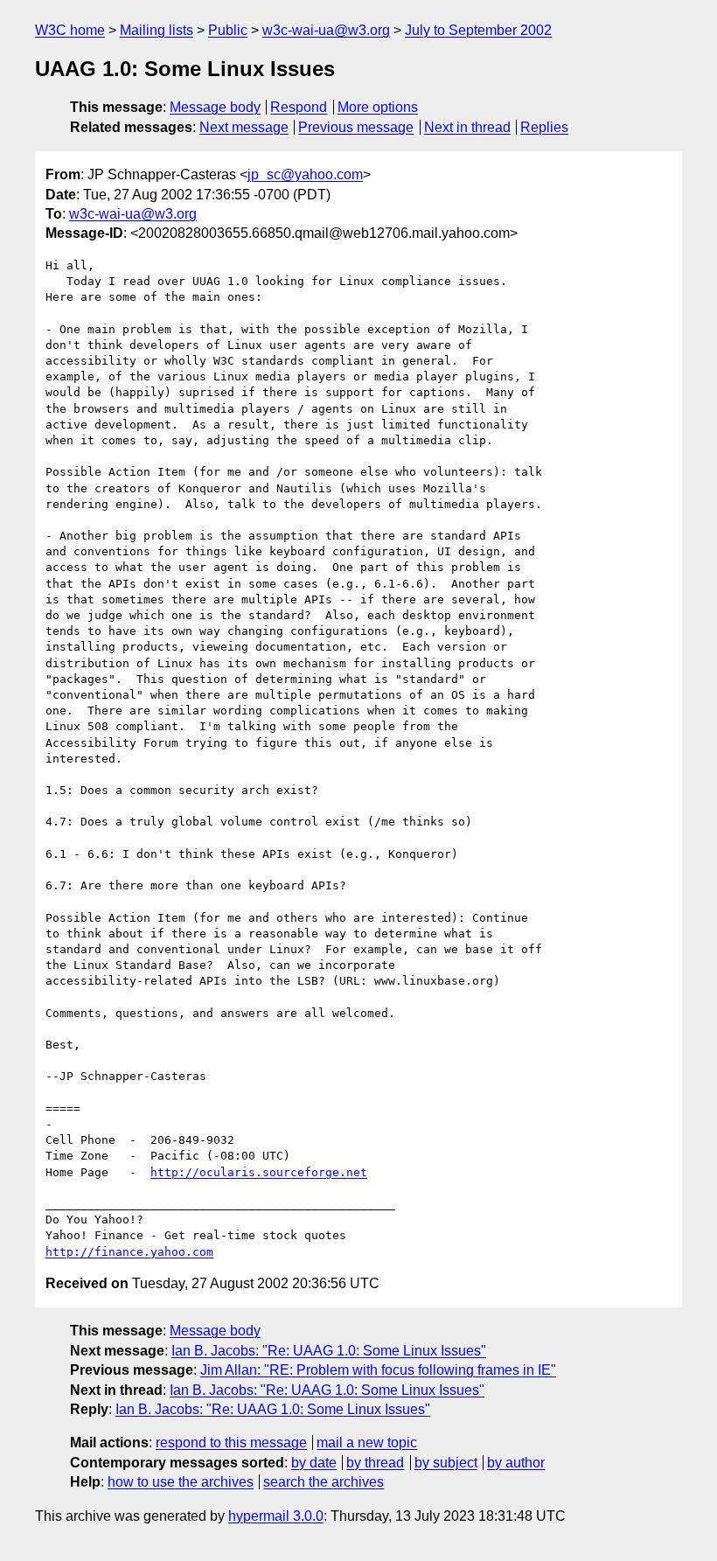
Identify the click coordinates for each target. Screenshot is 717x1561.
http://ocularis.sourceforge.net (258, 1172)
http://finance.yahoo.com (129, 1251)
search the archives (323, 1481)
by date (314, 1462)
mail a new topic (367, 1442)
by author (516, 1462)
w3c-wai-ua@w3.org (326, 30)
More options (378, 107)
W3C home (70, 30)
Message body (215, 107)
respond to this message (231, 1442)
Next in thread (467, 127)
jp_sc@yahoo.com (305, 174)
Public (227, 30)
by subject (445, 1462)
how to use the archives (181, 1481)
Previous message (356, 127)
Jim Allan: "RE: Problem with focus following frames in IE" (378, 1369)
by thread (375, 1462)
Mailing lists (156, 30)
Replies (544, 127)
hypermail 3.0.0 (276, 1516)
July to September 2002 (478, 30)
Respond (298, 107)
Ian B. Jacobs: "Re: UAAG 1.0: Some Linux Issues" (328, 1350)
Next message (244, 127)
